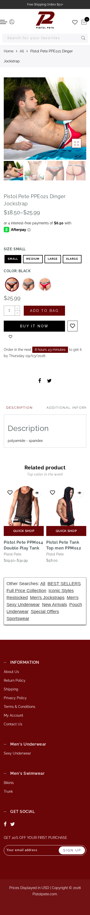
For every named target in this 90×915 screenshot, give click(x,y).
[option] (45, 118)
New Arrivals (54, 604)
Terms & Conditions (19, 707)
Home (9, 51)
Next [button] (71, 121)
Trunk (8, 791)
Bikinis (9, 783)
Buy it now (34, 326)
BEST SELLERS (64, 583)
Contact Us (13, 724)
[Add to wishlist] (73, 326)
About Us (11, 672)
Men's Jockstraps (47, 597)
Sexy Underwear (17, 753)
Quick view (36, 493)
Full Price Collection (26, 590)
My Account (13, 715)
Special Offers (45, 611)
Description (19, 407)
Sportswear (17, 618)
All (22, 51)
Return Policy (15, 680)
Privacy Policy (15, 698)
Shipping (11, 689)
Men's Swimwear (27, 773)
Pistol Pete (12, 554)
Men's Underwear (28, 744)
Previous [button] (13, 121)
